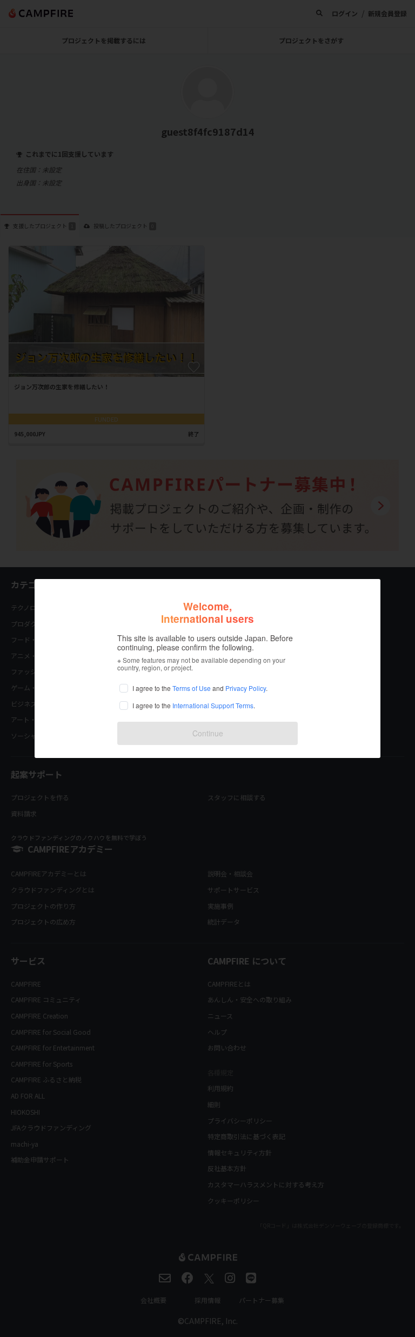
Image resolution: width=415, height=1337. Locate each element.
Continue (207, 733)
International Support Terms (212, 705)
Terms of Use (191, 688)
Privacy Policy (245, 688)
